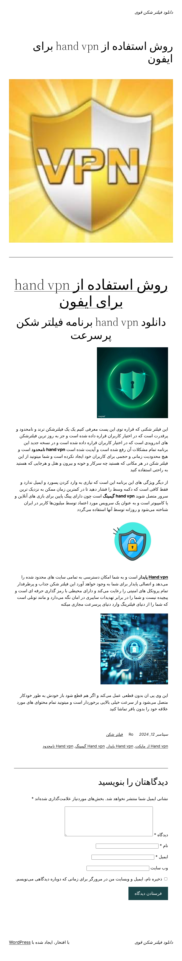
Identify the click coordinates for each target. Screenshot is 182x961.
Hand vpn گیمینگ (90, 746)
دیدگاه (161, 834)
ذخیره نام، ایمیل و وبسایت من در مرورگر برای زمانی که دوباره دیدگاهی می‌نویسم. (88, 878)
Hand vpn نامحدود (58, 746)
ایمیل (161, 856)
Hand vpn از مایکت (151, 746)
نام (164, 845)
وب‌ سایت (159, 867)
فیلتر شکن (114, 734)
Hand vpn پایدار (120, 746)
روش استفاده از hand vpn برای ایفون (91, 293)
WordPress (20, 942)
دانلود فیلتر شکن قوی (154, 12)
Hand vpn (158, 577)
